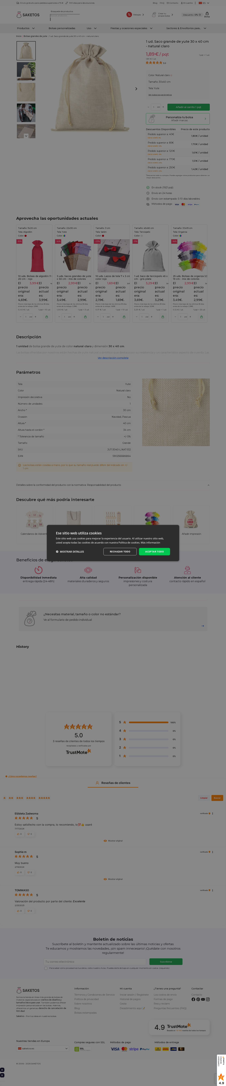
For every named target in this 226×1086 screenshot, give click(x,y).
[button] (70, 551)
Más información (150, 542)
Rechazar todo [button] (120, 551)
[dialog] (113, 543)
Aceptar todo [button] (154, 551)
